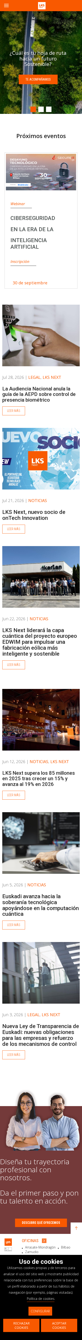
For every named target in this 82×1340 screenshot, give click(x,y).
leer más (13, 411)
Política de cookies (40, 1298)
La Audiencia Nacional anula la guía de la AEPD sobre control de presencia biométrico (39, 394)
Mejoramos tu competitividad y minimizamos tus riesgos (38, 58)
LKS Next (52, 377)
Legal (34, 377)
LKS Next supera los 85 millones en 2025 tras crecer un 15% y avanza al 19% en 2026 (38, 778)
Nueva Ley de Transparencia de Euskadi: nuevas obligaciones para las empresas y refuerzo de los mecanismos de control (40, 1035)
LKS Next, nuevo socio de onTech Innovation (33, 515)
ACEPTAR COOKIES (59, 1325)
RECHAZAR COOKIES (21, 1325)
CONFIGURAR (40, 1311)
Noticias (37, 500)
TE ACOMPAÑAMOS (38, 82)
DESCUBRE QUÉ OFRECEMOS (41, 1223)
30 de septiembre (30, 282)
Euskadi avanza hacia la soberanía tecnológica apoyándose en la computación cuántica (40, 905)
